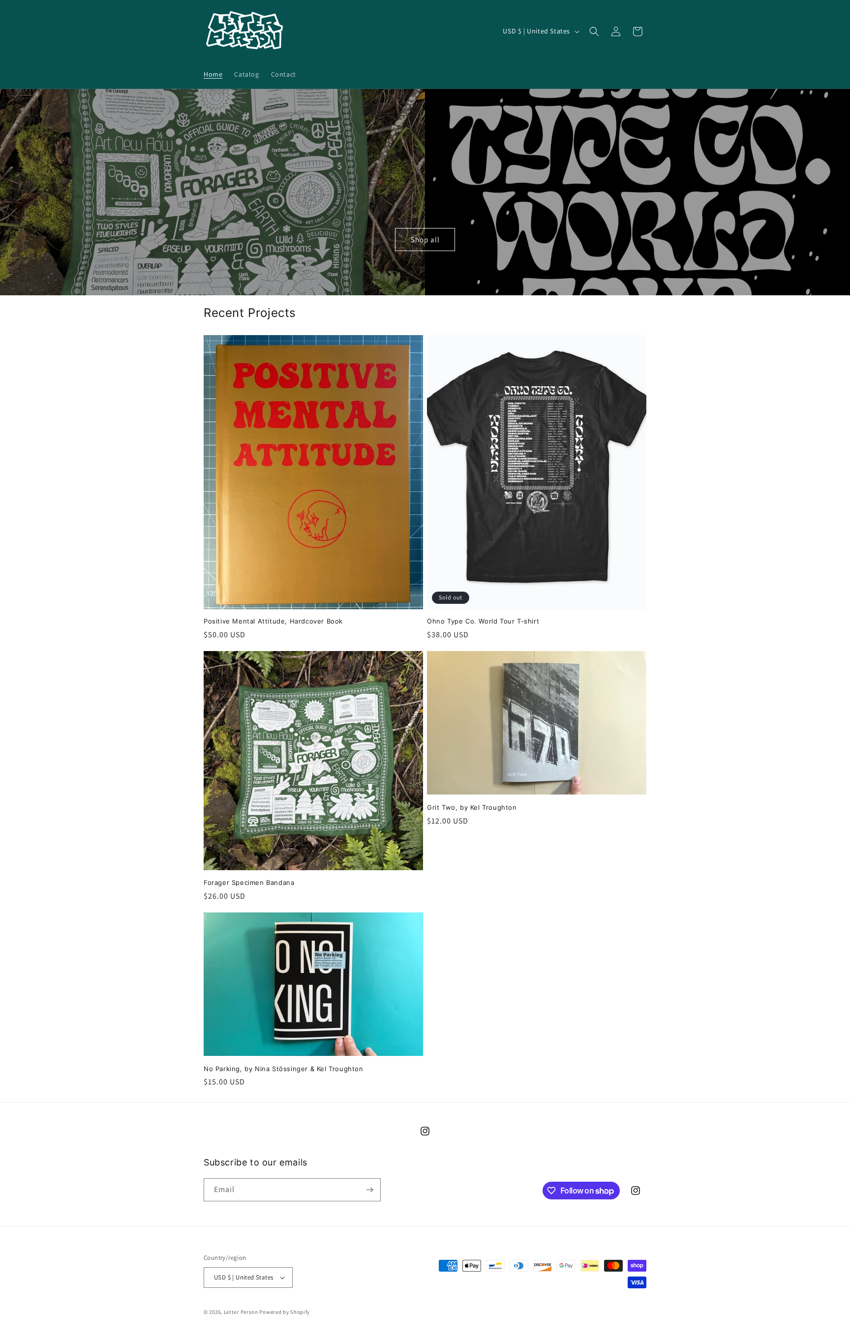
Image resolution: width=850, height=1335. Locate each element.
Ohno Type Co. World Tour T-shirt (483, 621)
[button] (594, 31)
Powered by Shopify (284, 1311)
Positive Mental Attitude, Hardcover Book (273, 621)
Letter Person (241, 1311)
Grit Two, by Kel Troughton (472, 807)
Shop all (425, 239)
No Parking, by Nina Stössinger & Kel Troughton (284, 1069)
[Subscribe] (369, 1189)
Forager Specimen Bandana (249, 882)
